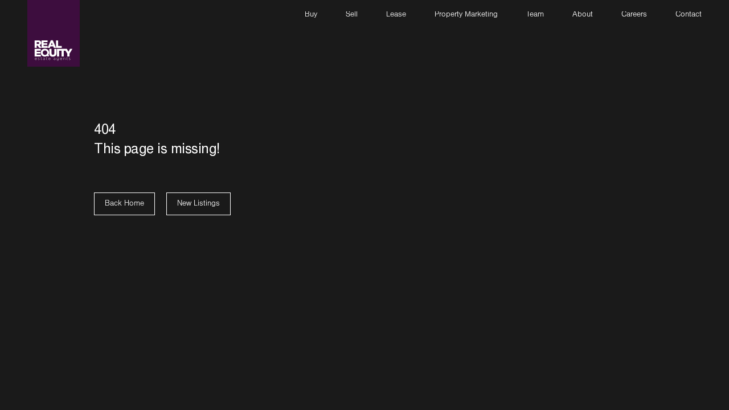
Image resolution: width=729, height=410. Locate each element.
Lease (396, 15)
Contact (688, 15)
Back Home (124, 204)
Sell (352, 15)
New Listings (198, 204)
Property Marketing (466, 15)
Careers (634, 15)
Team (535, 15)
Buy (311, 15)
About (582, 15)
